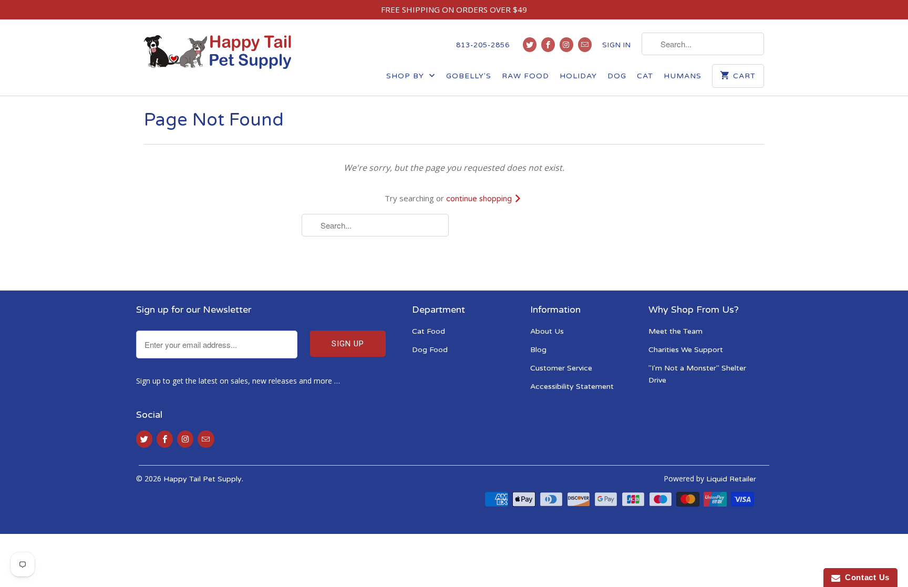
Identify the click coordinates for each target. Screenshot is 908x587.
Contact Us (865, 577)
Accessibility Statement (572, 386)
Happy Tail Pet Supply (202, 479)
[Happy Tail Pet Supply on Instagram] (566, 44)
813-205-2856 (483, 45)
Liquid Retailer (731, 479)
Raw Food (525, 75)
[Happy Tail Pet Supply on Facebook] (548, 44)
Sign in (616, 45)
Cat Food (428, 331)
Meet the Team (675, 331)
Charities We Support (685, 349)
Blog (538, 349)
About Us (547, 331)
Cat (645, 75)
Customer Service (561, 368)
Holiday (578, 75)
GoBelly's (468, 75)
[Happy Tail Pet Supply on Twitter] (529, 44)
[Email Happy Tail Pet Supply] (585, 44)
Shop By (406, 75)
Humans (682, 75)
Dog (616, 75)
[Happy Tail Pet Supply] (217, 52)
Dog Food (430, 349)
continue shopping (480, 198)
